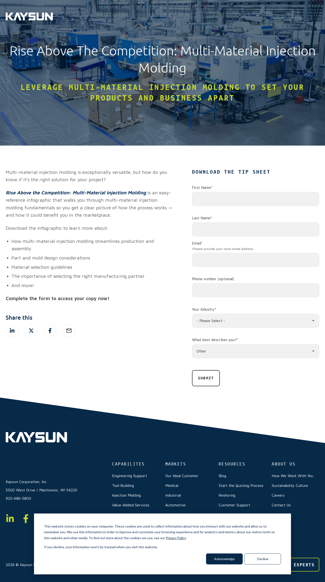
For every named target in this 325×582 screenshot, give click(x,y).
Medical (171, 485)
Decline (262, 559)
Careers (278, 495)
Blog (222, 476)
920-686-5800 (18, 498)
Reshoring (227, 495)
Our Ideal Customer (181, 476)
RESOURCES (232, 463)
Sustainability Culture (290, 485)
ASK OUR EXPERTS (292, 564)
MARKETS (175, 463)
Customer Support (234, 505)
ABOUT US (283, 463)
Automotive (175, 505)
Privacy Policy (176, 538)
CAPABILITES (128, 463)
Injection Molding (126, 495)
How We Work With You (292, 476)
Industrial (173, 495)
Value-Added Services (130, 505)
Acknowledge (224, 559)
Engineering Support (129, 476)
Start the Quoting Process (241, 485)
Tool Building (123, 485)
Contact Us (281, 505)
